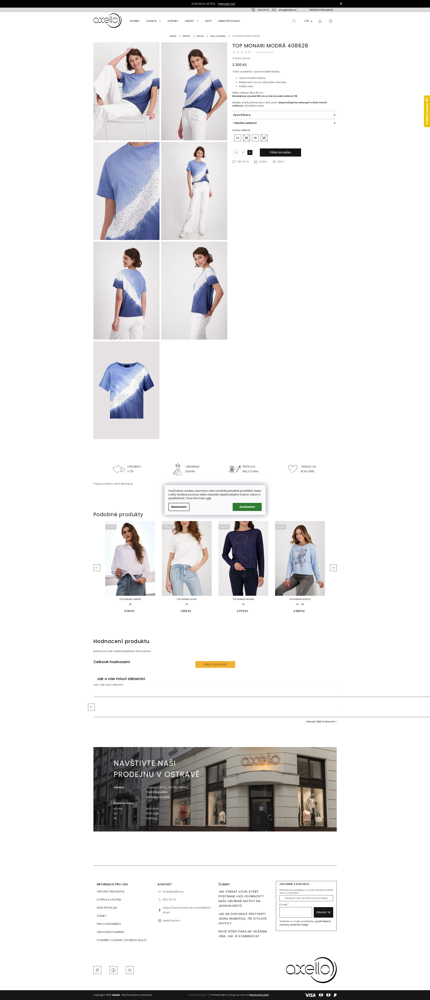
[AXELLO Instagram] (97, 969)
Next (333, 567)
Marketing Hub (259, 995)
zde (208, 498)
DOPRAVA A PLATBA (109, 900)
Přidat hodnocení (215, 664)
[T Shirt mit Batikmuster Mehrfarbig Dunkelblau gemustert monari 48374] (126, 191)
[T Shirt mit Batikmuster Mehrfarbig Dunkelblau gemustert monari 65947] (194, 291)
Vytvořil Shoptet (197, 995)
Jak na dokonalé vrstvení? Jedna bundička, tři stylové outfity (242, 918)
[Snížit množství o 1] (236, 152)
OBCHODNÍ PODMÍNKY (111, 932)
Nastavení (179, 507)
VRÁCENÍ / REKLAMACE (321, 9)
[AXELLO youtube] (130, 969)
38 (130, 604)
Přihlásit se (323, 912)
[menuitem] (135, 21)
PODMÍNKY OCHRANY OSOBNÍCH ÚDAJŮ (121, 940)
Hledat (294, 21)
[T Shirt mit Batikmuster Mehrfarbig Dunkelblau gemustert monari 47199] (194, 91)
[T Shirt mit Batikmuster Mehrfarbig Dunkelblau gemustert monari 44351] (126, 291)
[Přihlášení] (320, 21)
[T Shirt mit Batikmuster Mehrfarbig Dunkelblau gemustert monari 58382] (194, 191)
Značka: (241, 58)
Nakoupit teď (226, 4)
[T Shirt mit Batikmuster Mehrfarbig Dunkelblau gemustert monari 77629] (126, 91)
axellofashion (171, 920)
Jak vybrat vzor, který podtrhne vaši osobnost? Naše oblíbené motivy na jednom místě (241, 899)
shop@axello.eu (173, 891)
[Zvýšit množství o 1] (249, 152)
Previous (96, 567)
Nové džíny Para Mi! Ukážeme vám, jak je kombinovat (242, 933)
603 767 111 (169, 900)
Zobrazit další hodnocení (320, 721)
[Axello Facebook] (114, 969)
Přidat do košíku (280, 152)
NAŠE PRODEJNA (107, 908)
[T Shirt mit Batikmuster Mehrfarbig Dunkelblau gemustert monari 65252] (126, 390)
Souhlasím (247, 507)
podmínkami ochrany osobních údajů (305, 923)
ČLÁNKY (101, 916)
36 (187, 604)
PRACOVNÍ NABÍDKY (109, 924)
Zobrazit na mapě (158, 797)
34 (297, 604)
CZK (306, 20)
